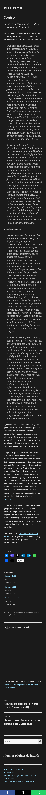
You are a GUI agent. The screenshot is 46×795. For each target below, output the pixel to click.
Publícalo (23, 792)
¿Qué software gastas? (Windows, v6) (20, 775)
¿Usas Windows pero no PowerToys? (20, 782)
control (36, 612)
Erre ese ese (9, 779)
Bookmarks (9, 772)
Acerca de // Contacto (13, 769)
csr (5, 612)
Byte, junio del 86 (10, 587)
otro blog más (13, 7)
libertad (6, 615)
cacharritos (19, 612)
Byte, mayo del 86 (10, 576)
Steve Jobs (14, 615)
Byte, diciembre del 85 (11, 598)
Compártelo (7, 792)
